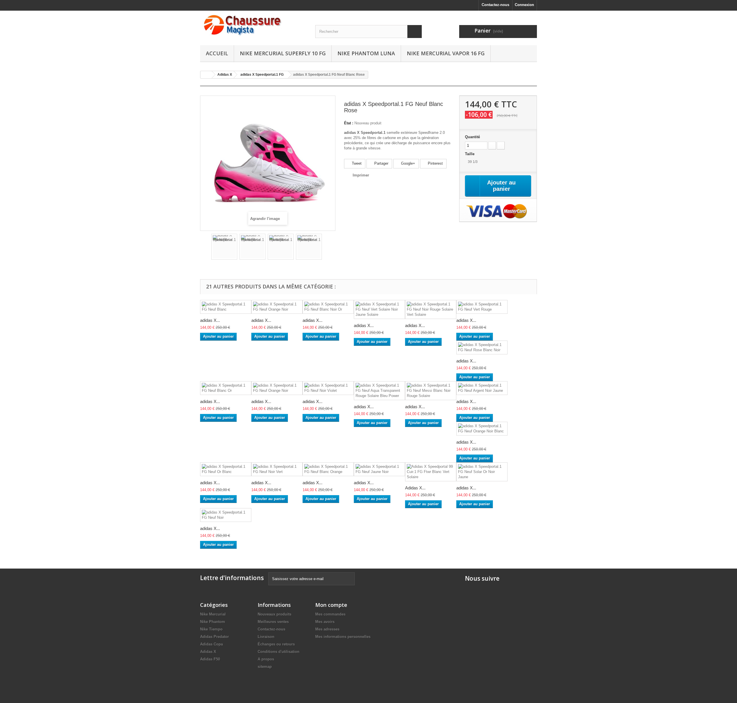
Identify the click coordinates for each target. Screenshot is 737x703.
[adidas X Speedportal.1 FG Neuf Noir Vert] (277, 469)
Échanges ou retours (276, 644)
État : (348, 123)
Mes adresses (327, 629)
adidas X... (210, 320)
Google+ (407, 163)
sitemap (265, 666)
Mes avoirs (325, 622)
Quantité (472, 137)
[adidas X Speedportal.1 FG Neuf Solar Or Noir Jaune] (482, 471)
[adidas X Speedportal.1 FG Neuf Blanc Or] (225, 388)
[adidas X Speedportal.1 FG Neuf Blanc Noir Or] (328, 307)
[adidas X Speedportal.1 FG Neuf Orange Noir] (277, 307)
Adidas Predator (214, 636)
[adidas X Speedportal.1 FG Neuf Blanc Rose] (224, 246)
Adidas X (208, 651)
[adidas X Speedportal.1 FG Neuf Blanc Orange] (328, 469)
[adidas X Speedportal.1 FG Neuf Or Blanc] (225, 469)
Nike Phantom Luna (366, 53)
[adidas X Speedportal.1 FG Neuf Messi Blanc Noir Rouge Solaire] (430, 390)
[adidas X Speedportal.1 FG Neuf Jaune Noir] (379, 469)
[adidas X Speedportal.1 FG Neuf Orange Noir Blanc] (482, 429)
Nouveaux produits (274, 614)
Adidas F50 (210, 659)
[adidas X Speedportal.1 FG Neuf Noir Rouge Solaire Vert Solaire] (430, 309)
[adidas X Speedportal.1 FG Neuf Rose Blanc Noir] (482, 347)
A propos (266, 659)
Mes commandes (330, 614)
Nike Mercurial (213, 614)
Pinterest (435, 163)
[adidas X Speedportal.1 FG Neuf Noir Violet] (328, 388)
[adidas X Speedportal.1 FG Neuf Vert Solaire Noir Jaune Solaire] (379, 309)
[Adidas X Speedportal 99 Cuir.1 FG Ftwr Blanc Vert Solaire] (430, 471)
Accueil (217, 53)
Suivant (327, 247)
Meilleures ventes (273, 622)
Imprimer (361, 175)
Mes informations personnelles (343, 636)
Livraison (266, 636)
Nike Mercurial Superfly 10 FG (283, 53)
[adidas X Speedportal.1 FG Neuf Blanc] (225, 307)
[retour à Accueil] (206, 74)
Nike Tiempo (211, 629)
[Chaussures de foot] (253, 25)
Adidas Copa (211, 644)
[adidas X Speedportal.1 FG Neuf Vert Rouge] (482, 307)
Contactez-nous (495, 5)
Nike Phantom (212, 622)
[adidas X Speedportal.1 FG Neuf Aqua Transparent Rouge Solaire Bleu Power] (379, 390)
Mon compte (331, 604)
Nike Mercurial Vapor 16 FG (446, 53)
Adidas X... (415, 487)
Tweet (356, 163)
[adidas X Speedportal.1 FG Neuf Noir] (225, 515)
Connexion (524, 5)
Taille (470, 154)
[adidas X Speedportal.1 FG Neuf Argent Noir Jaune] (482, 388)
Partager (380, 163)
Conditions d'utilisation (278, 651)
